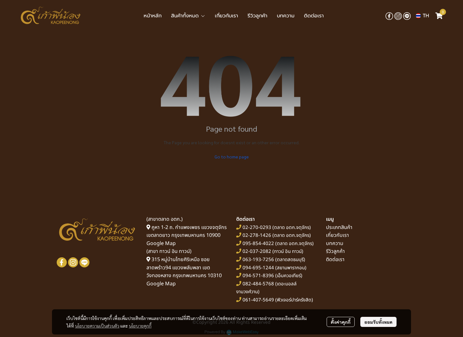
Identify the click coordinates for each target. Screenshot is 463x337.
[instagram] (398, 16)
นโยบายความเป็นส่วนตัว (97, 325)
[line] (407, 16)
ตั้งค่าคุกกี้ (341, 322)
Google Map (161, 243)
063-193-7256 (258, 259)
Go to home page (231, 156)
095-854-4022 (258, 243)
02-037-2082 (257, 251)
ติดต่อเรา (335, 259)
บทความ (334, 243)
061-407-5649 (258, 300)
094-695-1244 (258, 267)
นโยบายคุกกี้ (140, 325)
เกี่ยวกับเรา (337, 235)
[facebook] (389, 16)
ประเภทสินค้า (339, 227)
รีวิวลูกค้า (335, 251)
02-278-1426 (257, 235)
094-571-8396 (258, 275)
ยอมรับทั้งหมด (378, 322)
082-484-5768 (258, 284)
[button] (422, 15)
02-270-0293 (256, 227)
